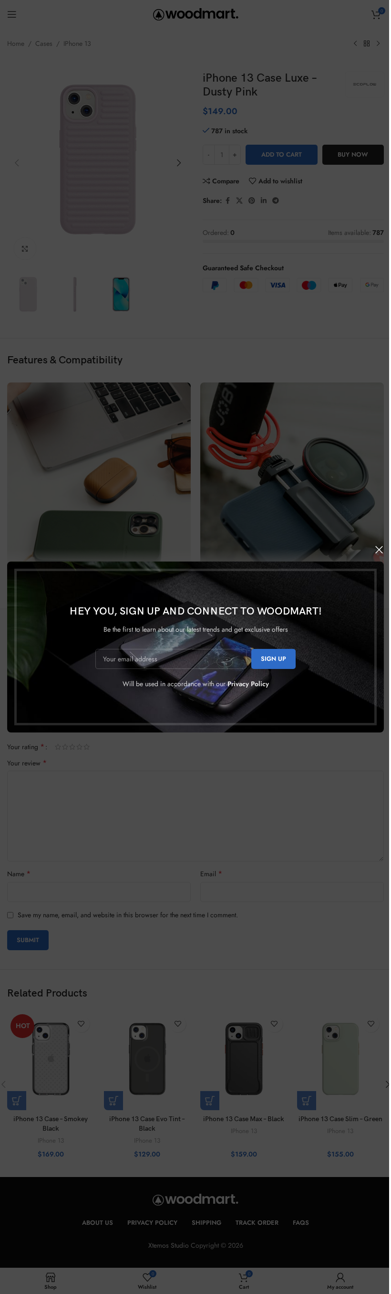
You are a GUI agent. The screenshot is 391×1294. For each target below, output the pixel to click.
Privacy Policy (248, 684)
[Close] (379, 550)
